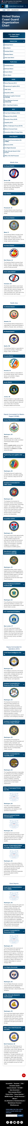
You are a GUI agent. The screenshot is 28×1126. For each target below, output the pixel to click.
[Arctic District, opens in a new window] (14, 390)
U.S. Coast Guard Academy (11, 105)
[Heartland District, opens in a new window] (14, 253)
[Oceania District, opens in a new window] (14, 364)
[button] (13, 3)
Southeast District (9, 51)
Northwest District (9, 68)
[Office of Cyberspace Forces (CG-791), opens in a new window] (14, 797)
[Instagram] (21, 1122)
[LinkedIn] (18, 1122)
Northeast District (9, 45)
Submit (20, 1115)
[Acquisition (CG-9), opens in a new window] (14, 526)
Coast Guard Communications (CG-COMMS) (13, 140)
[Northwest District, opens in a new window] (14, 339)
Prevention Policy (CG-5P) (11, 119)
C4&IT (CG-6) (8, 89)
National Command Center (11, 129)
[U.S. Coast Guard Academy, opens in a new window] (14, 619)
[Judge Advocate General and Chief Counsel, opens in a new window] (14, 1004)
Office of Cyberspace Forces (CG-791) (14, 125)
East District (7, 48)
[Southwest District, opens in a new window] (14, 314)
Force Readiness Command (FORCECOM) (11, 101)
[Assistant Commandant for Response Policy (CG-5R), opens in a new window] (14, 693)
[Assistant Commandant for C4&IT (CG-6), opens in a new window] (14, 492)
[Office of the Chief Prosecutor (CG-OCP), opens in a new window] (14, 1037)
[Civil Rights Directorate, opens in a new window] (14, 975)
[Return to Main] (24, 1076)
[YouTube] (14, 1122)
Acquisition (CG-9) (9, 92)
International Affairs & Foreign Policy (14, 132)
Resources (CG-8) (9, 144)
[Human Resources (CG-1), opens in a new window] (14, 427)
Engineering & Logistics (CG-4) (12, 86)
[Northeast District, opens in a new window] (14, 173)
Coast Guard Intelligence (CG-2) (12, 113)
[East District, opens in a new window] (14, 201)
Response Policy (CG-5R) (11, 116)
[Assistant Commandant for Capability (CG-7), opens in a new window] (14, 763)
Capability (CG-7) (9, 122)
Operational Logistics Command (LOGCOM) (12, 96)
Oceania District (8, 72)
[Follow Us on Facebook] (7, 1122)
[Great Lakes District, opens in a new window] (14, 278)
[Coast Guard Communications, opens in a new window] (14, 896)
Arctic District (8, 75)
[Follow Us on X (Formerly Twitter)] (11, 1122)
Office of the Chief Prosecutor (12, 155)
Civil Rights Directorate (10, 148)
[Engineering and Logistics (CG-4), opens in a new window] (14, 464)
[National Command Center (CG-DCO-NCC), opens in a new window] (14, 824)
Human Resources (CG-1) (11, 83)
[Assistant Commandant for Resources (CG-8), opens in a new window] (14, 939)
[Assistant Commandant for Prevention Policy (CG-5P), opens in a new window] (14, 730)
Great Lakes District (9, 57)
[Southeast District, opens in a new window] (14, 225)
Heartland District (9, 54)
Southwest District (9, 65)
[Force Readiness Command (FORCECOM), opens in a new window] (14, 593)
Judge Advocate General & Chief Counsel (12, 151)
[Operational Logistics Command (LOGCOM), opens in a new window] (14, 560)
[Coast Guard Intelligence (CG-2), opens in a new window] (14, 662)
